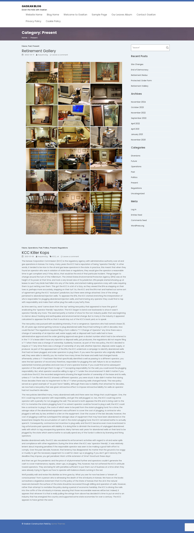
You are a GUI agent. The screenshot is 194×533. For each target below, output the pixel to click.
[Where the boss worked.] (74, 202)
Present (36, 46)
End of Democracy (139, 69)
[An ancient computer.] (74, 94)
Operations (33, 248)
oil (58, 256)
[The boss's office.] (74, 159)
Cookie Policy (53, 21)
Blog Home (53, 14)
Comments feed (139, 220)
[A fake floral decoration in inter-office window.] (106, 72)
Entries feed (136, 215)
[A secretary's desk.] (74, 137)
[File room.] (42, 180)
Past (30, 46)
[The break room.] (106, 180)
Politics (46, 248)
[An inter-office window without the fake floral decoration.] (42, 115)
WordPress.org (137, 225)
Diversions (135, 155)
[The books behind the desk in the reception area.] (42, 159)
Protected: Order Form (141, 80)
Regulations (63, 248)
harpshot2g (43, 55)
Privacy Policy (33, 21)
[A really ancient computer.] (106, 94)
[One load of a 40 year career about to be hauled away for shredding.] (106, 137)
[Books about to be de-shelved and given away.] (106, 223)
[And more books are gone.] (74, 223)
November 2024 (138, 102)
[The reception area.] (42, 72)
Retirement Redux (139, 75)
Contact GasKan (146, 14)
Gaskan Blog (31, 6)
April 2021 (135, 129)
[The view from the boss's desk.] (106, 159)
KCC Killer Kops (35, 252)
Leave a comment (60, 55)
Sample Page (99, 14)
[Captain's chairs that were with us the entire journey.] (42, 202)
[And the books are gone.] (106, 202)
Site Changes (137, 64)
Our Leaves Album (122, 14)
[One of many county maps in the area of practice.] (42, 223)
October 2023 (137, 107)
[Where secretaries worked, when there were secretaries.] (42, 137)
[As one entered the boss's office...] (74, 180)
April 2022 (135, 123)
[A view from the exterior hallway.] (106, 115)
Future (24, 46)
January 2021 (137, 134)
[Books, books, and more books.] (74, 72)
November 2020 (138, 139)
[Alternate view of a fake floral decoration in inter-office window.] (42, 94)
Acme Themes (58, 523)
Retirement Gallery (39, 51)
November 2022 (138, 112)
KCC (54, 256)
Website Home (34, 14)
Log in (133, 209)
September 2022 (138, 118)
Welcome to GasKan (75, 14)
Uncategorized (138, 193)
